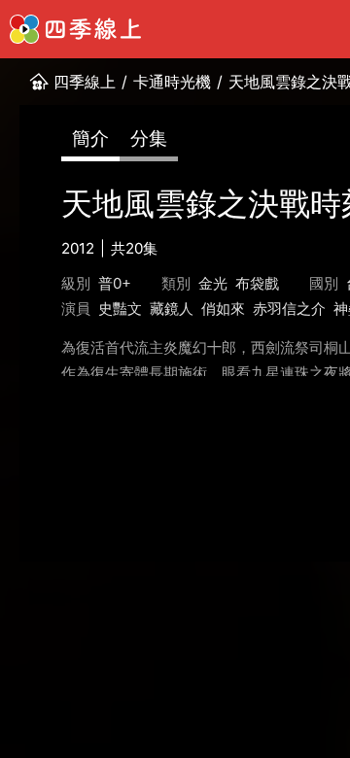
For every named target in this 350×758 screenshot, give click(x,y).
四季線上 (84, 81)
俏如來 (223, 308)
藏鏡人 (171, 308)
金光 (213, 283)
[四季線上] (75, 29)
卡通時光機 (172, 81)
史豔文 (120, 308)
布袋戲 (257, 283)
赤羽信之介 (289, 308)
